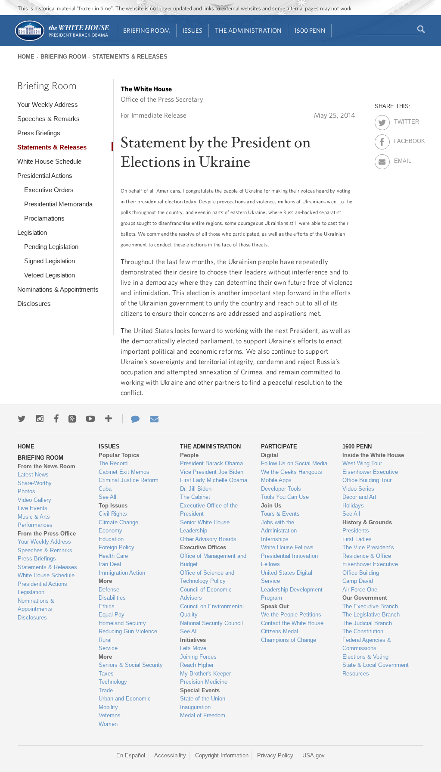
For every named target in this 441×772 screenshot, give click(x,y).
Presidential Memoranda (58, 204)
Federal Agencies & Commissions (366, 644)
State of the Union (202, 698)
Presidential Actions (44, 175)
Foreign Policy (116, 547)
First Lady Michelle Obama (213, 480)
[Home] (61, 40)
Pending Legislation (51, 246)
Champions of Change (288, 640)
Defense (109, 589)
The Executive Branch (370, 606)
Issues (192, 30)
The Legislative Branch (371, 614)
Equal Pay (111, 614)
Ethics (107, 606)
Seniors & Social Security (131, 665)
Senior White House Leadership (205, 526)
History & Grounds (367, 522)
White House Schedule (49, 161)
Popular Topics (119, 455)
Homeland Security (122, 623)
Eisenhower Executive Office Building (370, 568)
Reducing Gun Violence (128, 631)
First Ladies (357, 539)
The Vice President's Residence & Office (368, 551)
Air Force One (359, 589)
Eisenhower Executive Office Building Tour (370, 476)
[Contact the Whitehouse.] (131, 418)
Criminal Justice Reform (128, 480)
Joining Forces (198, 657)
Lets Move (193, 648)
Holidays (353, 505)
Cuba (105, 489)
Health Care (113, 556)
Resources (355, 673)
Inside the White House (373, 455)
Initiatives (193, 640)
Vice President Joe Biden (211, 472)
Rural (105, 640)
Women (108, 724)
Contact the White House (292, 623)
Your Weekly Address (47, 104)
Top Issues (113, 505)
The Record (113, 463)
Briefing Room (146, 30)
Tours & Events (280, 514)
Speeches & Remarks (48, 118)
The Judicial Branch (367, 623)
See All (107, 497)
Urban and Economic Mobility (125, 702)
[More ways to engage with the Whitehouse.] (108, 418)
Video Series (358, 489)
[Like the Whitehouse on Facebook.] (56, 418)
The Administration (248, 30)
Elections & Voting (365, 657)
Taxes (106, 673)
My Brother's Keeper (205, 673)
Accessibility (170, 755)
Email (401, 159)
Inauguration (195, 707)
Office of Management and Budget (213, 560)
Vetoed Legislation (49, 275)
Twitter (401, 120)
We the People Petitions (291, 614)
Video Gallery (34, 500)
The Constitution (362, 631)
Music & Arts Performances (35, 521)
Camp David (357, 581)
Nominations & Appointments (58, 289)
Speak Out (275, 606)
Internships (275, 539)
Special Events (200, 690)
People (189, 455)
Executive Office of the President (209, 509)
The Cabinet (195, 497)
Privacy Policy (275, 755)
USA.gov (313, 755)
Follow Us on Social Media (294, 463)
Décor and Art (359, 497)
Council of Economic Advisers (206, 593)
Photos (26, 491)
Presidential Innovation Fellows (289, 560)
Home (26, 56)
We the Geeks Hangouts (291, 472)
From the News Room (46, 466)
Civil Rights (113, 514)
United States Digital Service (286, 577)
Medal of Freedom (202, 715)
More (105, 581)
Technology (113, 682)
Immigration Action (122, 573)
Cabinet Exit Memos (124, 472)
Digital (269, 455)
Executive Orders (49, 189)
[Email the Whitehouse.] (154, 418)
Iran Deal (110, 564)
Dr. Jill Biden (195, 489)
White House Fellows (287, 547)
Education (111, 539)
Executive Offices (203, 547)
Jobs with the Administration (279, 526)
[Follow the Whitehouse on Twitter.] (22, 418)
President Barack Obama (211, 463)
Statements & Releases (130, 56)
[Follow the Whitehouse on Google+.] (72, 418)
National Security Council (211, 623)
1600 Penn (310, 30)
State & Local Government (375, 665)
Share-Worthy (35, 483)
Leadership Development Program (292, 593)
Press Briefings (38, 133)
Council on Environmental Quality (212, 610)
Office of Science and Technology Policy (207, 577)
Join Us (271, 505)
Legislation (32, 232)
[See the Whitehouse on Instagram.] (39, 418)
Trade (106, 690)
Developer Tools (281, 489)
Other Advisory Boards (208, 539)
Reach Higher (197, 665)
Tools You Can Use (285, 497)
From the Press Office (47, 533)
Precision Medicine (203, 682)
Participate (279, 446)
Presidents (355, 530)
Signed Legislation (49, 261)
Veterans (110, 715)
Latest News (33, 474)
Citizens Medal (279, 631)
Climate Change (118, 522)
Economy (110, 530)
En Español (130, 755)
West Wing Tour (362, 463)
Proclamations (44, 218)
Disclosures (34, 303)
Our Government (364, 598)
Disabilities (112, 598)
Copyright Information (221, 755)
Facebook (401, 139)
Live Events (32, 508)
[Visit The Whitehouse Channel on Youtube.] (90, 418)
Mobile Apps (276, 480)
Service (108, 648)
